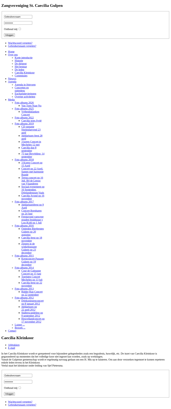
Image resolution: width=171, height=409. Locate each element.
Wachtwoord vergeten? (20, 43)
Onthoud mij (10, 29)
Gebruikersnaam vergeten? (22, 46)
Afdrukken (14, 344)
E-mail (11, 347)
